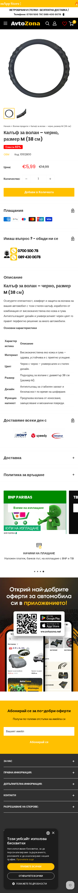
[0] (71, 23)
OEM (6, 154)
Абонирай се (39, 742)
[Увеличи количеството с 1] (50, 179)
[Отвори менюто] (5, 23)
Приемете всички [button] (31, 866)
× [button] (53, 833)
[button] (30, 884)
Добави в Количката (39, 192)
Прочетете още (25, 859)
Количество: (12, 179)
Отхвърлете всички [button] (31, 875)
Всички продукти (20, 126)
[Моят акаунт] (54, 24)
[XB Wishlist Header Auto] (64, 23)
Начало (7, 126)
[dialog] (31, 859)
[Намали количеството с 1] (26, 179)
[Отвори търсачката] (48, 24)
